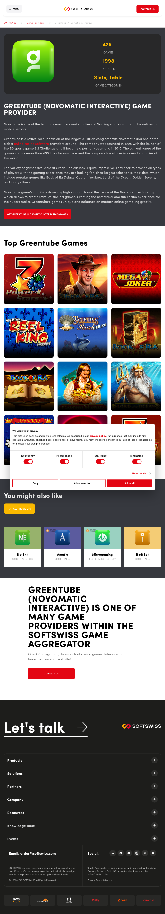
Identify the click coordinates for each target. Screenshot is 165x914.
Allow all (130, 483)
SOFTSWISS (10, 22)
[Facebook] (120, 853)
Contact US (51, 673)
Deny (35, 483)
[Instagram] (137, 853)
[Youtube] (129, 853)
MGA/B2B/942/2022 (97, 874)
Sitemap (107, 880)
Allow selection (82, 483)
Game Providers (35, 22)
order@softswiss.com (38, 853)
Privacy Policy (94, 880)
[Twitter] (145, 853)
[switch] (64, 461)
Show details (139, 473)
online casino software (31, 143)
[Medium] (153, 853)
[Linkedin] (112, 853)
